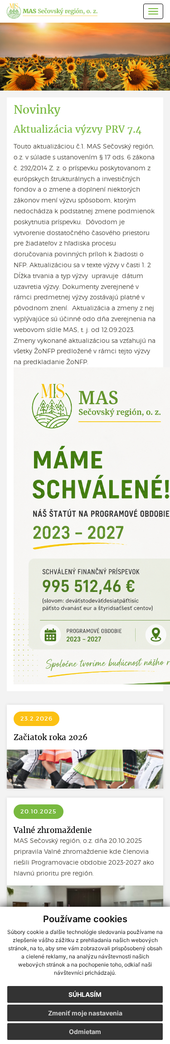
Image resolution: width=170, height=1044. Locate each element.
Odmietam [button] (85, 1031)
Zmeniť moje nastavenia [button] (85, 1013)
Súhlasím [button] (85, 994)
